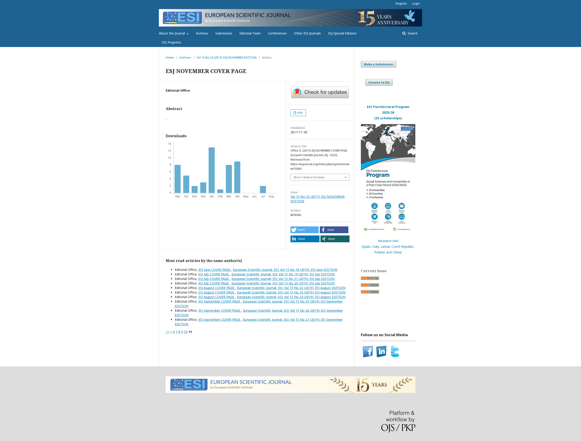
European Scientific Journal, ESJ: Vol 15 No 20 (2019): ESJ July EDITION (283, 283)
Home (170, 57)
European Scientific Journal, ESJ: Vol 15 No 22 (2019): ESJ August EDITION (291, 288)
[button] (304, 229)
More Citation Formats (309, 177)
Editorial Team (250, 33)
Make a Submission (378, 64)
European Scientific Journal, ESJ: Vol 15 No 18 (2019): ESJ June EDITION (285, 269)
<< (167, 332)
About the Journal (172, 33)
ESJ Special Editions (342, 33)
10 (185, 332)
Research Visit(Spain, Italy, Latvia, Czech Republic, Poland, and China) (388, 246)
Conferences (277, 33)
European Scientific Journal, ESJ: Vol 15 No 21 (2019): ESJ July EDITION (283, 279)
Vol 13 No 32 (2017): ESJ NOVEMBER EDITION (226, 57)
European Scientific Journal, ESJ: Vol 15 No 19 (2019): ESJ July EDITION (283, 274)
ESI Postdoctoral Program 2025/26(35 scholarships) (388, 112)
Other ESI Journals (307, 33)
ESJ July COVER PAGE (214, 274)
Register (401, 3)
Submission (223, 33)
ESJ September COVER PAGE (219, 301)
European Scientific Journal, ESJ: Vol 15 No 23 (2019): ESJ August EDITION (291, 292)
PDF (300, 113)
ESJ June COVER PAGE (214, 269)
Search (412, 33)
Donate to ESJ (379, 82)
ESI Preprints (171, 42)
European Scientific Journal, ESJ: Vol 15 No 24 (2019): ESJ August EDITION (291, 297)
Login (416, 3)
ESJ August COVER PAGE (216, 288)
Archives (202, 33)
